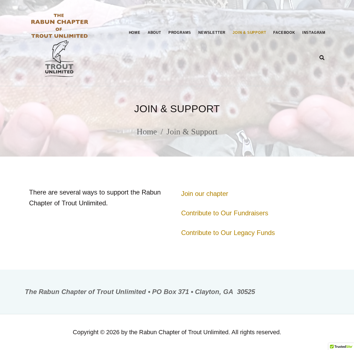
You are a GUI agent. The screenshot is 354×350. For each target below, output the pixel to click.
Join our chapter (204, 193)
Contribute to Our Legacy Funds (228, 232)
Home (147, 131)
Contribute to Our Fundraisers (224, 213)
